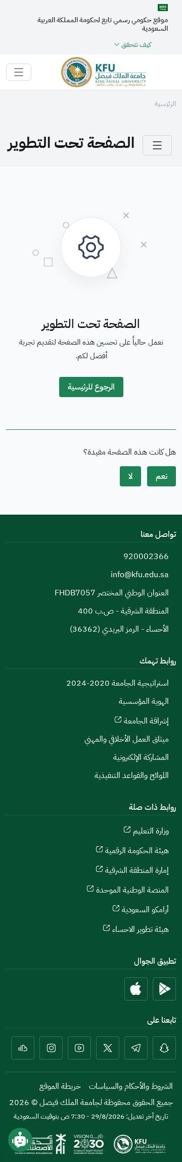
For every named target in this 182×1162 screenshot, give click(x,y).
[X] (107, 1048)
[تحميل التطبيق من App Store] (136, 989)
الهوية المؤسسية (144, 701)
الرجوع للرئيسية (91, 387)
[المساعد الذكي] (20, 1140)
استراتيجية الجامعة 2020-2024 (117, 683)
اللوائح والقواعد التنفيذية (132, 775)
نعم (161, 476)
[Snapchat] (164, 1048)
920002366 (146, 556)
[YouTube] (79, 1048)
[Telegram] (136, 1048)
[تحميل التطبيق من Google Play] (164, 989)
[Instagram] (51, 1048)
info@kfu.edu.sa (140, 575)
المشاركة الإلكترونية (141, 757)
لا (130, 476)
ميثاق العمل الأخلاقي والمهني (126, 739)
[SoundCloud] (22, 1048)
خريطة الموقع (60, 1086)
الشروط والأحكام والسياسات (131, 1086)
